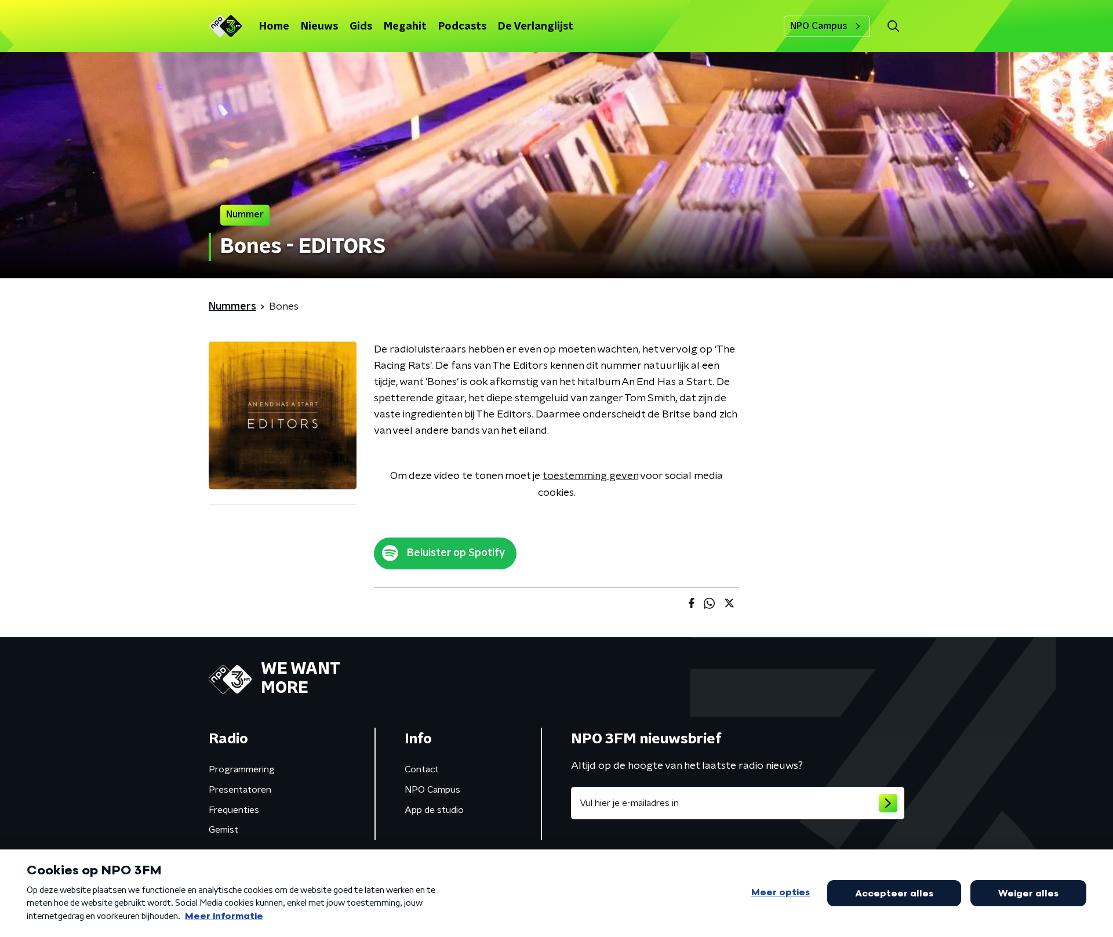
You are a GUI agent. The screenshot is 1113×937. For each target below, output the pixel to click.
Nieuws (319, 26)
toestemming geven (590, 476)
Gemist (223, 829)
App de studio (434, 810)
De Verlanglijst (535, 26)
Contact (422, 769)
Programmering (242, 769)
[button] (893, 26)
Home (274, 26)
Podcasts (462, 26)
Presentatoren (240, 789)
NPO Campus (819, 26)
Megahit (405, 26)
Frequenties (234, 810)
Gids (361, 26)
